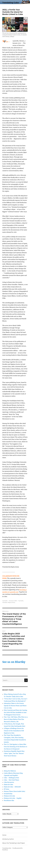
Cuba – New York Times (11, 780)
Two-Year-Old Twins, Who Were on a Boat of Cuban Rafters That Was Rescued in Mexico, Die (16, 719)
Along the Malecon (10, 771)
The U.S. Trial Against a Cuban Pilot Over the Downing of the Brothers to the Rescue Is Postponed (15, 747)
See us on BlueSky (13, 662)
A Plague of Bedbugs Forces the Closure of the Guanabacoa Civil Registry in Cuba (14, 731)
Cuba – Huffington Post (11, 778)
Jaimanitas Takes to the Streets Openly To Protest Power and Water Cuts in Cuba (15, 706)
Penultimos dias (9, 800)
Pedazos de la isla (9, 796)
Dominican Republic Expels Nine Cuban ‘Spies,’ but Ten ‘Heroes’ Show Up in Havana (14, 753)
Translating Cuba (10, 2)
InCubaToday (8, 793)
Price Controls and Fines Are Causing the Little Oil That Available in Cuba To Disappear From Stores (15, 712)
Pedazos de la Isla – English (12, 798)
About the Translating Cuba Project (13, 843)
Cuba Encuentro (9, 782)
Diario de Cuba (8, 784)
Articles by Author (8, 839)
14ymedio (4, 600)
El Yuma (6, 789)
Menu (25, 2)
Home (4, 835)
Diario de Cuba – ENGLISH (12, 787)
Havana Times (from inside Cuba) (14, 791)
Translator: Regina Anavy (8, 602)
